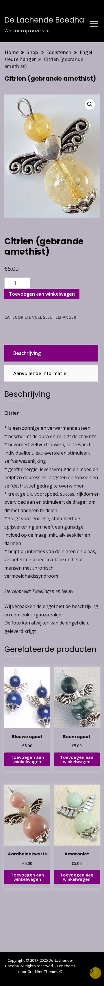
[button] (90, 104)
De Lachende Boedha (44, 20)
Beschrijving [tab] (27, 353)
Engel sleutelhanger (52, 317)
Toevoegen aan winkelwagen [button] (27, 759)
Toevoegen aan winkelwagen (42, 294)
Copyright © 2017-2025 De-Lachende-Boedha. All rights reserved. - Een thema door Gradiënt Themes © (40, 966)
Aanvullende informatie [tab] (39, 373)
